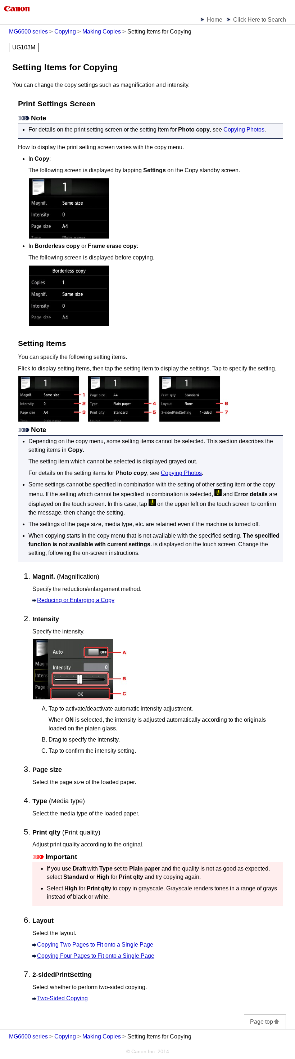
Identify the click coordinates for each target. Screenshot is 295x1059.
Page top (261, 1022)
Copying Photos (243, 129)
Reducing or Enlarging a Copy (75, 600)
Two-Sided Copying (62, 998)
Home (214, 20)
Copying (65, 31)
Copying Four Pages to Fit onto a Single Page (95, 956)
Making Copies (101, 31)
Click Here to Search (259, 20)
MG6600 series (28, 31)
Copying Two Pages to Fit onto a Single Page (95, 945)
